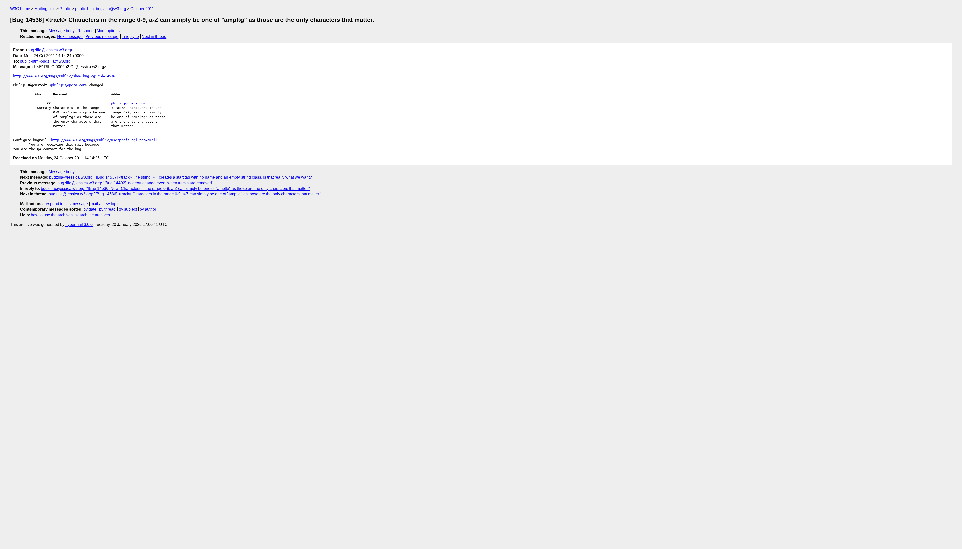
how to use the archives (52, 215)
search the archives (92, 215)
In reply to (130, 36)
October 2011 (142, 9)
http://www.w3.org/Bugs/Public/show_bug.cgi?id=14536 (64, 76)
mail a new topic (105, 204)
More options (108, 31)
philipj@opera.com (68, 85)
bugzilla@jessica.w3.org (49, 50)
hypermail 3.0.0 (79, 224)
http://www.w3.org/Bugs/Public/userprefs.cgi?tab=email (104, 140)
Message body (62, 31)
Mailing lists (44, 9)
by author (148, 209)
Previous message (101, 36)
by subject (128, 209)
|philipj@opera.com (127, 103)
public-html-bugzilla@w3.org (100, 9)
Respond (85, 31)
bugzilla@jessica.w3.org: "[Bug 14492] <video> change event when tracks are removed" (135, 183)
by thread (107, 209)
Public (65, 9)
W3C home (20, 9)
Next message (70, 36)
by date (89, 209)
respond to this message (66, 204)
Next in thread (154, 36)
